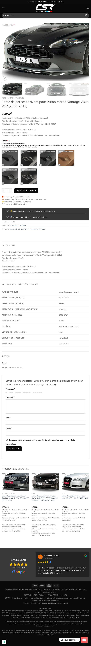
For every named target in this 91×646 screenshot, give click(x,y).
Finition (5, 141)
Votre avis (10, 397)
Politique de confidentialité (34, 598)
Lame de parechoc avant (36, 229)
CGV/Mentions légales (13, 598)
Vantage (20, 98)
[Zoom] (5, 78)
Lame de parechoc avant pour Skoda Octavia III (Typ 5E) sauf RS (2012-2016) (15, 498)
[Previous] (6, 52)
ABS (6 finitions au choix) (18, 229)
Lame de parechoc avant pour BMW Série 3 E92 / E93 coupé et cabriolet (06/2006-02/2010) (44, 498)
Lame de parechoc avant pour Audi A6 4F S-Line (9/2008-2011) (75, 497)
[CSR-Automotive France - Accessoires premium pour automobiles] (45, 8)
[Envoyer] (86, 15)
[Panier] (87, 8)
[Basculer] (7, 211)
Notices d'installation (52, 601)
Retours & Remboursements (57, 598)
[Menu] (3, 8)
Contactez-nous (37, 601)
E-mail (9, 429)
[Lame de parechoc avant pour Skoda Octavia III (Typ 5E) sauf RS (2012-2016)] (15, 482)
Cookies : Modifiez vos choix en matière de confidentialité (45, 603)
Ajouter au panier (26, 190)
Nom (8, 418)
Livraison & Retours (77, 598)
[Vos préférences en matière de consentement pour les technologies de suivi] (4, 642)
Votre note (10, 389)
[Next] (84, 52)
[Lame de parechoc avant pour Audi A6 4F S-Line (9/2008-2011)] (75, 482)
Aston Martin (8, 98)
